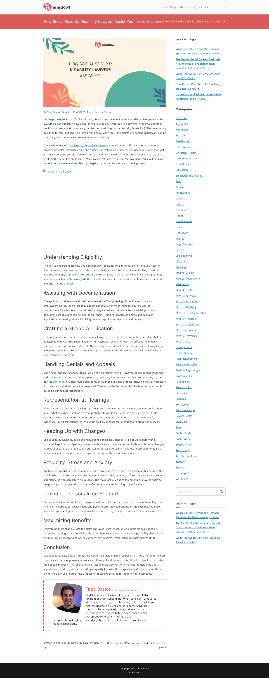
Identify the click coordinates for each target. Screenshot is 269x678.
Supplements (183, 444)
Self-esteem (183, 404)
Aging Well (182, 124)
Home (163, 7)
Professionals (184, 375)
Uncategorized (184, 473)
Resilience (182, 393)
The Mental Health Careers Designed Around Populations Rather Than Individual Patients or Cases (198, 64)
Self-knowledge (185, 410)
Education (182, 169)
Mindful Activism (186, 295)
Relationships (184, 387)
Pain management (186, 358)
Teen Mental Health (187, 456)
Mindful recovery (186, 330)
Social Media (183, 433)
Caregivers (182, 147)
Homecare (182, 232)
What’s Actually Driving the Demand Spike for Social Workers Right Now (197, 51)
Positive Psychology (188, 370)
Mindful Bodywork (187, 301)
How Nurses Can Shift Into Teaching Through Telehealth (197, 86)
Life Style (181, 261)
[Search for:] (200, 491)
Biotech (180, 135)
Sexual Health (184, 415)
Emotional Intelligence (189, 175)
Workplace (182, 478)
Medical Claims (185, 272)
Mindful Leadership (187, 324)
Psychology (183, 381)
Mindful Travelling (186, 335)
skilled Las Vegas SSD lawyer (88, 145)
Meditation (182, 284)
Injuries (180, 238)
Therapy (181, 461)
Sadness (181, 398)
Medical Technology (188, 278)
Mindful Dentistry (186, 307)
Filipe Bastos (53, 112)
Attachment (183, 129)
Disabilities (182, 164)
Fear (178, 181)
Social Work (183, 438)
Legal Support (104, 112)
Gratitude (181, 198)
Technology (183, 450)
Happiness (182, 210)
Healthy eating (184, 221)
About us (184, 7)
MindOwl (144, 668)
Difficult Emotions (186, 158)
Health (180, 215)
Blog (173, 7)
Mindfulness (183, 341)
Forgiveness (183, 192)
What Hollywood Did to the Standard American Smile (198, 76)
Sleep (179, 427)
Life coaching (184, 255)
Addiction (181, 118)
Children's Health (186, 152)
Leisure (180, 250)
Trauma (180, 467)
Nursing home (184, 347)
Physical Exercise (186, 364)
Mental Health (184, 290)
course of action (59, 381)
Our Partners (134, 672)
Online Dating (184, 353)
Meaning (181, 267)
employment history (77, 274)
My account (201, 7)
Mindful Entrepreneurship (191, 313)
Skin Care (181, 421)
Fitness (180, 187)
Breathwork (183, 141)
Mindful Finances (186, 318)
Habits (180, 204)
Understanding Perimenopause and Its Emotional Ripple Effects (199, 96)
